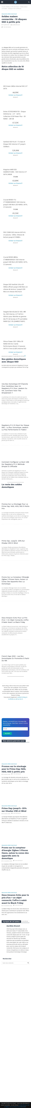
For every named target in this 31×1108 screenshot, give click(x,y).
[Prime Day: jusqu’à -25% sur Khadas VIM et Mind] (15, 795)
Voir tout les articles (23, 921)
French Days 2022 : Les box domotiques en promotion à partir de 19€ (15, 658)
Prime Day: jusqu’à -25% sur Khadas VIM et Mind (14, 809)
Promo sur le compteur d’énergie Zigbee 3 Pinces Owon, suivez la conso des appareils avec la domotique (15, 852)
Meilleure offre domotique (12, 6)
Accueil (3, 6)
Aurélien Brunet (16, 24)
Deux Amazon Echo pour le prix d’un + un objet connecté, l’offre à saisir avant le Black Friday (15, 620)
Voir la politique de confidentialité (18, 1106)
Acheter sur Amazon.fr (15, 95)
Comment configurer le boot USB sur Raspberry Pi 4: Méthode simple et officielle (15, 464)
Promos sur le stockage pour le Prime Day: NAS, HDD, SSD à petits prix (15, 506)
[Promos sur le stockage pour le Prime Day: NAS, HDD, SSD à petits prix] (15, 753)
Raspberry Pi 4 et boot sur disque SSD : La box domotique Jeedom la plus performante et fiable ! (15, 427)
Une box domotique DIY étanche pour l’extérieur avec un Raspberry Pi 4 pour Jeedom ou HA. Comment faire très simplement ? (15, 388)
